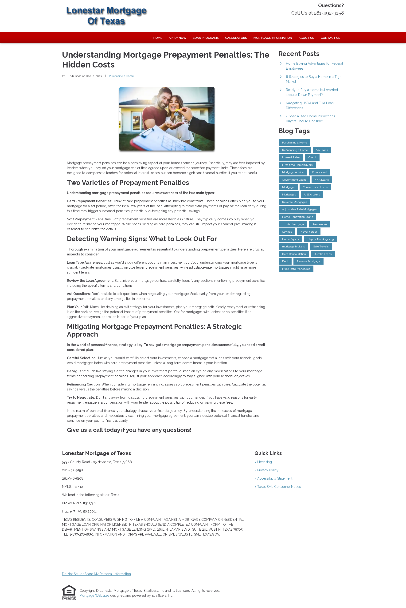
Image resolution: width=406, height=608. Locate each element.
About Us (306, 38)
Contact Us (330, 38)
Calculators (236, 38)
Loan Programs (206, 38)
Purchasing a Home (121, 76)
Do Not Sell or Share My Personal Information (96, 574)
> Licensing (263, 462)
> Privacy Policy (266, 470)
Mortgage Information (273, 38)
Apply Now (177, 38)
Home (157, 38)
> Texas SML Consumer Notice (277, 487)
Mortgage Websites (94, 595)
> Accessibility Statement (273, 478)
